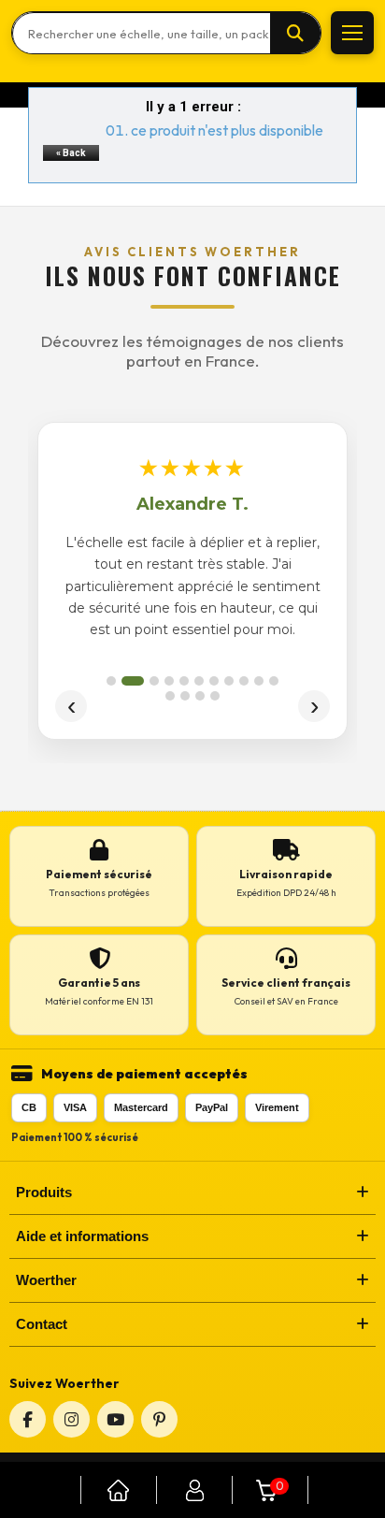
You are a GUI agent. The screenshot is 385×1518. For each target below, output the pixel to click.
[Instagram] (71, 1419)
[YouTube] (115, 1419)
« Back (71, 153)
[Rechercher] (295, 33)
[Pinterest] (159, 1419)
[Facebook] (27, 1419)
